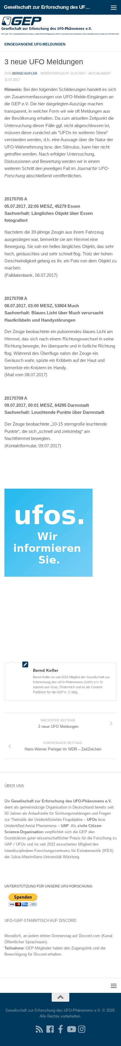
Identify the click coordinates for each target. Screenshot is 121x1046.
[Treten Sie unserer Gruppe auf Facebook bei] (60, 1029)
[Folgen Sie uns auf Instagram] (82, 1029)
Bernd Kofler (24, 73)
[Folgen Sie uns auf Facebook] (50, 1029)
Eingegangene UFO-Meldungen (34, 44)
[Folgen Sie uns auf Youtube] (71, 1029)
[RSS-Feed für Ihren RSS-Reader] (39, 1029)
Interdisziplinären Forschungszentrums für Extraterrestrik (52, 850)
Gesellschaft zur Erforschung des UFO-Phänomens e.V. (47, 7)
